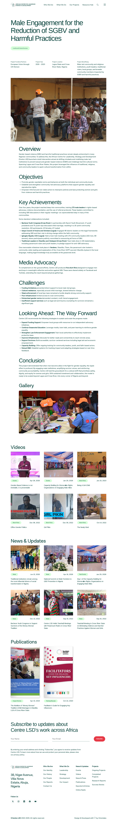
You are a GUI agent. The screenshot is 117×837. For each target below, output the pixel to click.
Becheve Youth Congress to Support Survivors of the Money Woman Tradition (24, 625)
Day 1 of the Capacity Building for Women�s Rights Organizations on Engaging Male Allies (90, 581)
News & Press (81, 778)
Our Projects (74, 5)
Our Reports (48, 782)
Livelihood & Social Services (20, 48)
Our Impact (64, 782)
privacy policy (19, 755)
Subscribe (99, 739)
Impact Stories (17, 701)
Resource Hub (87, 5)
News (14, 574)
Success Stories (98, 785)
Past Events (82, 574)
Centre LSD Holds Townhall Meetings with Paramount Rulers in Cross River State (57, 625)
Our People (47, 778)
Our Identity (47, 770)
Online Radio (81, 790)
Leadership (64, 770)
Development (65, 778)
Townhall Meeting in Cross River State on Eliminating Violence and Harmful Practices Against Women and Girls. (91, 625)
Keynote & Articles (83, 786)
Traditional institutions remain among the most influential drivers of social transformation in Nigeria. (24, 581)
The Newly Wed (83, 527)
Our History (47, 774)
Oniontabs (102, 818)
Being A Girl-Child (83, 485)
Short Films (82, 481)
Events (15, 481)
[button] (97, 5)
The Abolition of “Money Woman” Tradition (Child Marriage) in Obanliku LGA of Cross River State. (24, 708)
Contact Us (47, 786)
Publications (80, 782)
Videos (78, 774)
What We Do (61, 5)
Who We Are (48, 5)
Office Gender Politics (19, 527)
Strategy (63, 774)
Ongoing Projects (98, 770)
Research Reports (99, 781)
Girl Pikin (47, 527)
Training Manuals (51, 701)
